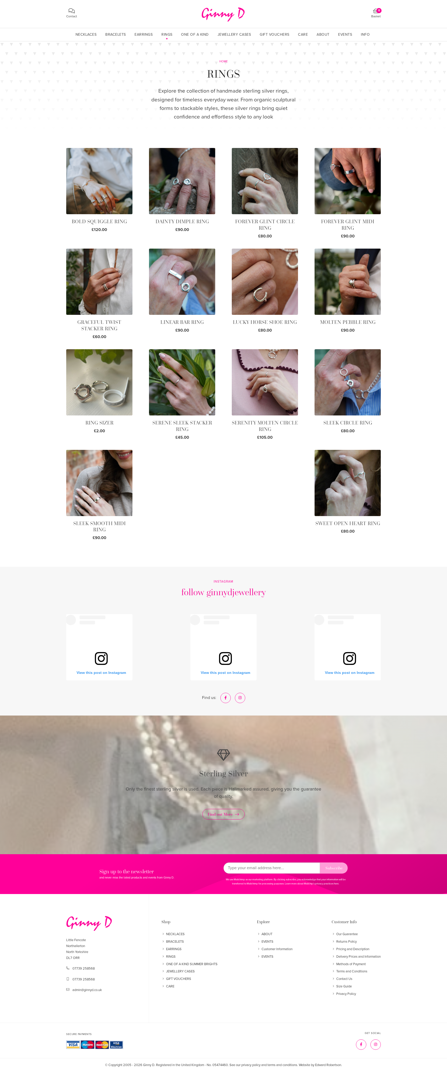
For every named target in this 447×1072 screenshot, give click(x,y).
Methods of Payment (351, 964)
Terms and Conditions (351, 971)
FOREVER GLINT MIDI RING (347, 224)
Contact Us (344, 979)
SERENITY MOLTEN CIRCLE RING (265, 426)
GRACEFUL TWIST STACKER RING (99, 325)
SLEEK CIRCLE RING (347, 422)
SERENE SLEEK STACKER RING (182, 426)
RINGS (171, 957)
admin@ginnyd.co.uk (87, 990)
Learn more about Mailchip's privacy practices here (312, 883)
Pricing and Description (352, 949)
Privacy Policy (346, 994)
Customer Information (277, 949)
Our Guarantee (347, 934)
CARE (170, 986)
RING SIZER (99, 422)
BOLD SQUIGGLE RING (99, 221)
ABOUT (267, 934)
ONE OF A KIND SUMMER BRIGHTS (192, 964)
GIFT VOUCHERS (178, 979)
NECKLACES (175, 934)
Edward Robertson (328, 1065)
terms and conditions (282, 1065)
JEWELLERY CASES (180, 971)
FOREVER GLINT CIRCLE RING (265, 224)
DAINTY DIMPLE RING (182, 221)
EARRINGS (174, 949)
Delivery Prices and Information (358, 957)
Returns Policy (346, 942)
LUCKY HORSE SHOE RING (265, 322)
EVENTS (267, 942)
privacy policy (250, 1065)
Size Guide (344, 986)
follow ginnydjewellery (223, 592)
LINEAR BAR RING (182, 322)
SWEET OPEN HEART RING (347, 523)
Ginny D (148, 1065)
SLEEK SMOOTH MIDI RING (99, 526)
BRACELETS (175, 942)
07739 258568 (83, 968)
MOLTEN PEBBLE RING (348, 322)
